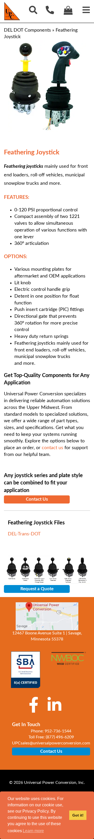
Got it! (78, 815)
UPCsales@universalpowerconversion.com (51, 743)
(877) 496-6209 (60, 737)
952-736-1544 (58, 731)
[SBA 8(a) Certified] (25, 669)
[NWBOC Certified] (68, 661)
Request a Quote (37, 589)
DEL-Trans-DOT (24, 534)
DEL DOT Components (27, 30)
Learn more (33, 831)
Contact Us (37, 499)
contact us (52, 447)
